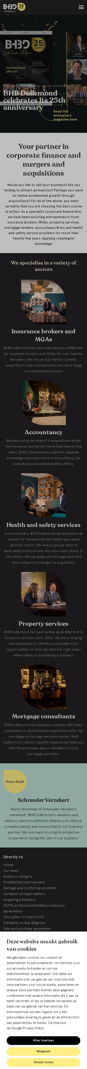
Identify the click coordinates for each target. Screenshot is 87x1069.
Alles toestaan (43, 1040)
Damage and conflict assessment (29, 888)
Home (8, 865)
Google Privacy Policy (27, 1028)
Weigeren (43, 1051)
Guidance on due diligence (24, 923)
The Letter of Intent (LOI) (23, 917)
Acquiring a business (19, 899)
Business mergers (17, 876)
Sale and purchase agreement (27, 928)
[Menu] (81, 7)
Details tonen (43, 1062)
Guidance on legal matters (24, 894)
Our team (11, 870)
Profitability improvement (24, 882)
